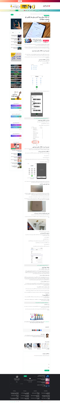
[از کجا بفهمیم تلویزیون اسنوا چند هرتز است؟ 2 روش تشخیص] (19, 36)
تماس (16, 10)
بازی (30, 10)
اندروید (48, 10)
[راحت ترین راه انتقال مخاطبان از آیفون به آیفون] (45, 345)
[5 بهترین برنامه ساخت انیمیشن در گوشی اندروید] (19, 157)
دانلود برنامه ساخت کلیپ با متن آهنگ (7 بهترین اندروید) (14, 163)
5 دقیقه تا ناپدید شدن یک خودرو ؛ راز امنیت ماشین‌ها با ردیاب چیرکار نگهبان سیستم (16, 45)
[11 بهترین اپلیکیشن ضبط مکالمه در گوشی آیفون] (19, 160)
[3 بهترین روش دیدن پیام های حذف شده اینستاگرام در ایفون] (47, 382)
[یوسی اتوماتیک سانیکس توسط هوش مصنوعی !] (19, 42)
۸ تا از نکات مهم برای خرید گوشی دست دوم (42, 265)
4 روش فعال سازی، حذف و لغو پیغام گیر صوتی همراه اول (28, 348)
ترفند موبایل (47, 327)
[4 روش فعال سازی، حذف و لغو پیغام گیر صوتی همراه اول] (28, 345)
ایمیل (48, 367)
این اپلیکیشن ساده (46, 321)
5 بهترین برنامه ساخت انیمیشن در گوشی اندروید (14, 157)
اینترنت (40, 10)
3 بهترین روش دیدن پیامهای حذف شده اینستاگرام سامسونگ (41, 379)
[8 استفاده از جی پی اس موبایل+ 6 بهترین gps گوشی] (19, 48)
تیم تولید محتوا (46, 21)
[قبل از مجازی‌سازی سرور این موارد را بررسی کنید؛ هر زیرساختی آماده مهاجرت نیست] (47, 376)
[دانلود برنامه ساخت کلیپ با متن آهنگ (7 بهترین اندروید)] (19, 163)
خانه (10, 401)
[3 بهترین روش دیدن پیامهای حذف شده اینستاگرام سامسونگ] (47, 379)
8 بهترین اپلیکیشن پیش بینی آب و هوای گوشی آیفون (14, 166)
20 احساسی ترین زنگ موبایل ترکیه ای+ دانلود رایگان (37, 348)
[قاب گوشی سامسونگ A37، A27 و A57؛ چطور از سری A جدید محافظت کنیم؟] (19, 39)
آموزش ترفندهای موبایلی (46, 15)
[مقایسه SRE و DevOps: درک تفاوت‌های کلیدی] (47, 386)
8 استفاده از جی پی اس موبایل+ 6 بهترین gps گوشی (14, 47)
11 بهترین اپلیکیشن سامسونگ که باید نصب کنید (14, 154)
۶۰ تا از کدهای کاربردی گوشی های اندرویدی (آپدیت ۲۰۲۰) (41, 118)
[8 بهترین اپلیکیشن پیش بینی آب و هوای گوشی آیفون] (19, 167)
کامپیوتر (34, 10)
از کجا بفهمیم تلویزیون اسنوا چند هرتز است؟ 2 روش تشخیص (14, 35)
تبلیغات (25, 10)
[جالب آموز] (46, 6)
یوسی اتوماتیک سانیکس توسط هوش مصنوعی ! (14, 42)
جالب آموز (41, 401)
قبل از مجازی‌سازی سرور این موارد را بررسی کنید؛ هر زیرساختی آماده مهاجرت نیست (41, 376)
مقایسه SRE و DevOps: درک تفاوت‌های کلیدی (41, 385)
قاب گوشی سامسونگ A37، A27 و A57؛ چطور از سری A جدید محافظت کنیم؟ (14, 39)
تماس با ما (12, 401)
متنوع (28, 10)
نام (48, 364)
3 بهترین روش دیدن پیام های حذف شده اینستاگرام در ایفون (41, 382)
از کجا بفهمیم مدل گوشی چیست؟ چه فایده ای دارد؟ (42, 302)
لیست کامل (20, 110)
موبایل (37, 10)
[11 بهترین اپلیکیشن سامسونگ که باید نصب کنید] (19, 154)
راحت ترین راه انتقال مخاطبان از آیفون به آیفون (45, 348)
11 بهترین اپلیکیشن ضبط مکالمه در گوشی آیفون (14, 160)
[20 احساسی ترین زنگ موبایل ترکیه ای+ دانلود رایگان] (37, 345)
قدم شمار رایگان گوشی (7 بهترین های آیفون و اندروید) (16, 151)
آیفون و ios (44, 10)
